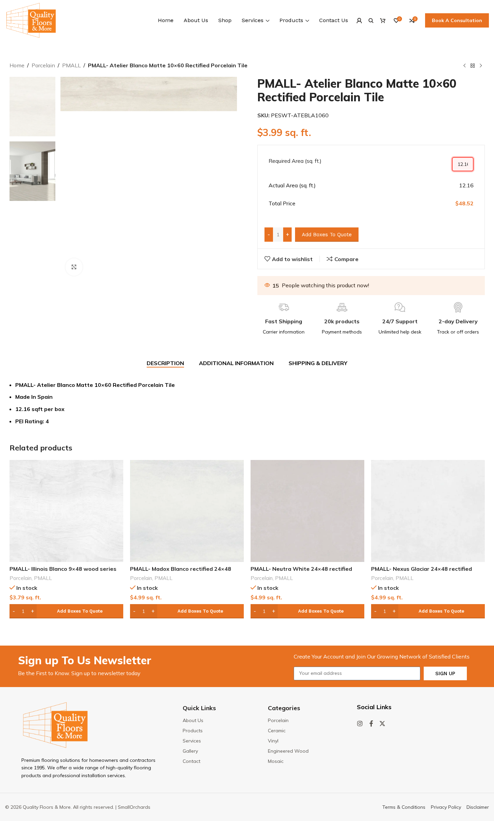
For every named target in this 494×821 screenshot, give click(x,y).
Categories (284, 708)
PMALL (71, 65)
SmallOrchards (134, 807)
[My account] (359, 20)
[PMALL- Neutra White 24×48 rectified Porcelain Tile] (307, 511)
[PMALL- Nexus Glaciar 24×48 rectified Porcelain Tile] (428, 511)
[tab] (165, 363)
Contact (191, 761)
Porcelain (43, 65)
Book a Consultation (457, 20)
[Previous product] (464, 66)
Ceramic (277, 731)
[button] (66, 611)
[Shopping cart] (383, 20)
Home (17, 65)
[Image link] (55, 724)
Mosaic (275, 761)
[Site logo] (31, 19)
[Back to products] (473, 66)
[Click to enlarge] (74, 266)
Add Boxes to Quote (327, 235)
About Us (193, 720)
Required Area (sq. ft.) (295, 160)
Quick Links (199, 708)
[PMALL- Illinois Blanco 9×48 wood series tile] (66, 511)
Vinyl (273, 741)
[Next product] (481, 66)
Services (192, 741)
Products (193, 731)
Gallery (190, 751)
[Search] (371, 20)
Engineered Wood (288, 751)
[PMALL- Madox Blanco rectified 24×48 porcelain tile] (187, 511)
